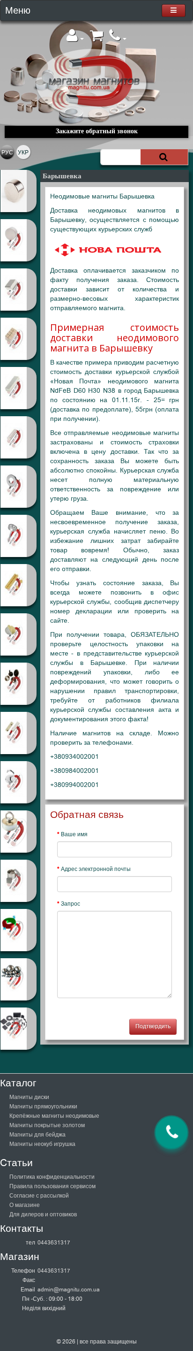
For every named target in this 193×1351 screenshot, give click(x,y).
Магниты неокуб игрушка (42, 1144)
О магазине (24, 1205)
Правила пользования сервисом (52, 1186)
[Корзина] (96, 38)
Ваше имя (74, 834)
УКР (23, 152)
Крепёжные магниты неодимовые (54, 1116)
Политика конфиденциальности (52, 1177)
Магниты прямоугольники (43, 1106)
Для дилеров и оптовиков (43, 1214)
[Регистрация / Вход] (75, 38)
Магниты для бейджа (37, 1134)
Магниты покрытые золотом (47, 1125)
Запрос (70, 904)
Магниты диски (29, 1097)
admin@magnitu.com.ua (68, 1289)
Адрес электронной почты (96, 869)
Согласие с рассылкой (39, 1195)
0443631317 (53, 1242)
